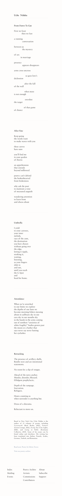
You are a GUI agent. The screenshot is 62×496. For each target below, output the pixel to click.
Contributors (29, 480)
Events (10, 476)
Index (9, 469)
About (42, 469)
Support (42, 476)
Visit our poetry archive (22, 451)
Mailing (10, 473)
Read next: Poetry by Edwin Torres (26, 447)
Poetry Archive (29, 469)
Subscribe (43, 473)
